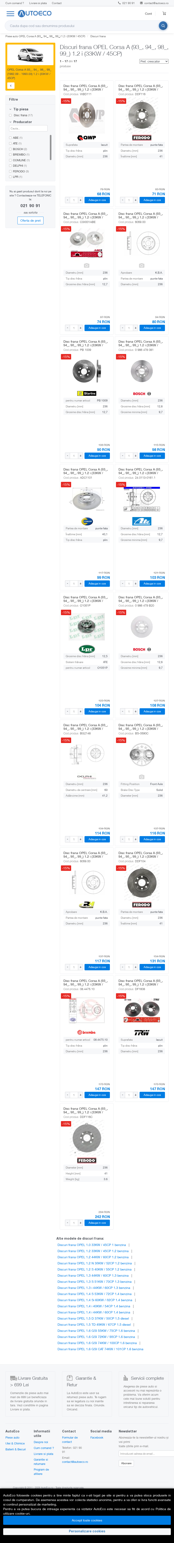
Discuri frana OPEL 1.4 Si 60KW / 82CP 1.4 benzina (95, 1300)
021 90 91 (128, 3)
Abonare (126, 1463)
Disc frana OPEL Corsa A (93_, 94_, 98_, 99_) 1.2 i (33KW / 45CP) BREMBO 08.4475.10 (85, 984)
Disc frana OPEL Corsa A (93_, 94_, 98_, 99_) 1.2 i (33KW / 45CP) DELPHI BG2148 (85, 728)
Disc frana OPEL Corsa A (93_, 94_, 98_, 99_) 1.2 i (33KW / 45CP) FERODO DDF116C (85, 1112)
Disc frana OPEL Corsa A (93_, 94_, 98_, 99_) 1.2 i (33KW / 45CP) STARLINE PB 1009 (85, 345)
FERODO (21, 171)
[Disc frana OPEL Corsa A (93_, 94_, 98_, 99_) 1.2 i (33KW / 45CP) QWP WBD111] (86, 115)
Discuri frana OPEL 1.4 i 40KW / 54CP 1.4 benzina (94, 1306)
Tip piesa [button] (20, 109)
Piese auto (12, 1437)
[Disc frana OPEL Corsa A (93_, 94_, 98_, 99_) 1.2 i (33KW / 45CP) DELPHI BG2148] (86, 754)
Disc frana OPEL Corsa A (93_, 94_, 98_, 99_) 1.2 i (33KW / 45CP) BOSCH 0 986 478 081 (140, 345)
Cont (148, 13)
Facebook (96, 1437)
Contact (57, 3)
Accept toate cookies (87, 1520)
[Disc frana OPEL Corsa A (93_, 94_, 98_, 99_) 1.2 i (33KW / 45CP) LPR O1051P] (86, 627)
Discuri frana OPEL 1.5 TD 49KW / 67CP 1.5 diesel (94, 1324)
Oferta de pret (30, 220)
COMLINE (21, 160)
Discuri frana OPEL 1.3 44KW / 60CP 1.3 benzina (93, 1275)
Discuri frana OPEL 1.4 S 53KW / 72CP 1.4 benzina (95, 1294)
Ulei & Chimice (15, 1443)
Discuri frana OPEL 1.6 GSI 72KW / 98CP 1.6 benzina (96, 1337)
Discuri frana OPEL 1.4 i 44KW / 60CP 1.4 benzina (94, 1312)
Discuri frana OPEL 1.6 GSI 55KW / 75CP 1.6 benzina (96, 1330)
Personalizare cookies (87, 1531)
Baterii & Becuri (15, 1449)
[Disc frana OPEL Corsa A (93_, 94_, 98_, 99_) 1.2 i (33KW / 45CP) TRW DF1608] (141, 1010)
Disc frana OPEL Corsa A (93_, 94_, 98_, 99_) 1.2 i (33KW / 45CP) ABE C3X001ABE (85, 217)
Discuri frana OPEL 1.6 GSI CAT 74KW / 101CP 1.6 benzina (100, 1349)
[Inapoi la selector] (10, 85)
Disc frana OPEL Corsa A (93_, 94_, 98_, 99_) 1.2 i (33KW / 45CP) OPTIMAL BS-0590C (140, 728)
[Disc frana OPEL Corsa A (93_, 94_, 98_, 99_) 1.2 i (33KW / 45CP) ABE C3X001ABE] (86, 243)
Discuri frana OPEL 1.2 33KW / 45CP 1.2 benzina (93, 1251)
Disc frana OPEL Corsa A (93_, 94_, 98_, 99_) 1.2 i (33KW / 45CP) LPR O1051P (85, 600)
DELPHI (20, 165)
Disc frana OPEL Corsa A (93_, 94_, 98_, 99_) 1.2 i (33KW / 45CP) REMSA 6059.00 (140, 217)
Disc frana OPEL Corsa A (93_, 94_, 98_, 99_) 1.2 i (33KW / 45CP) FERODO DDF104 (140, 856)
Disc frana (23, 115)
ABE (17, 137)
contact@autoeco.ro (156, 3)
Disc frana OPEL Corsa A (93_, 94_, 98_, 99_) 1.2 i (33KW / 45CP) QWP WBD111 (85, 89)
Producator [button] (22, 122)
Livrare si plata (38, 3)
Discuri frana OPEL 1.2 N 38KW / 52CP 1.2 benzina (95, 1263)
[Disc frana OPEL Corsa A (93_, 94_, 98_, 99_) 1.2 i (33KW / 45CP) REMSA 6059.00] (141, 243)
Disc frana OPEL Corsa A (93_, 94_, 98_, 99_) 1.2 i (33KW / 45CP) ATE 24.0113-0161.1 (140, 472)
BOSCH (20, 149)
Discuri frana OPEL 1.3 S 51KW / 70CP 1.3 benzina (95, 1281)
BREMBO (21, 154)
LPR (17, 176)
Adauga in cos (97, 200)
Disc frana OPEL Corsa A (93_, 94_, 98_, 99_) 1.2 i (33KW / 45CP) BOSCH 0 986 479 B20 (140, 600)
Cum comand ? (14, 3)
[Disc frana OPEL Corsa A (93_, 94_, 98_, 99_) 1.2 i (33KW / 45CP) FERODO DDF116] (141, 115)
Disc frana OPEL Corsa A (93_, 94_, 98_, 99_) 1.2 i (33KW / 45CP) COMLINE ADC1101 (85, 472)
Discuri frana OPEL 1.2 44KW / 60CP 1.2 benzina (93, 1257)
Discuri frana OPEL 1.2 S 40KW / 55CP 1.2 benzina (95, 1269)
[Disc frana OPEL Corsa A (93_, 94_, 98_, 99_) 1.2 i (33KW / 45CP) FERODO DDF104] (141, 882)
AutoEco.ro (47, 1487)
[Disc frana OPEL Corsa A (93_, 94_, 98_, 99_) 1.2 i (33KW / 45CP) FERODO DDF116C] (86, 1138)
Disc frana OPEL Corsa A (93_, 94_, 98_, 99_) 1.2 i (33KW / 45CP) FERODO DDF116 (140, 89)
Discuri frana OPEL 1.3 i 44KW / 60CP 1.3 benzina (94, 1288)
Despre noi (41, 1442)
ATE (17, 143)
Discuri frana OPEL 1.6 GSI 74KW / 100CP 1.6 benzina (97, 1343)
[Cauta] (163, 25)
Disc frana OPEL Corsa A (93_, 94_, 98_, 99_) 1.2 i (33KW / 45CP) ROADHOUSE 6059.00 (85, 856)
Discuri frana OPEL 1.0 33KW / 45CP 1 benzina (92, 1245)
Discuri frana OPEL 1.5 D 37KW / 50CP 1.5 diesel (93, 1318)
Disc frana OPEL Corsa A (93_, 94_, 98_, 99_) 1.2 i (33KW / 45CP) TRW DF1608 (140, 984)
